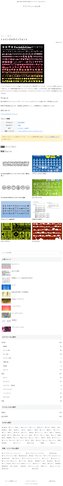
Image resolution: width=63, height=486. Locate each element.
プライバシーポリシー (31, 481)
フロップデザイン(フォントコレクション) (30, 131)
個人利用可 (21, 122)
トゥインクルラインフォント (9, 114)
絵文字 (27, 128)
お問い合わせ (52, 481)
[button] (60, 253)
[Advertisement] (31, 22)
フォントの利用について (52, 137)
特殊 (19, 125)
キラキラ (20, 128)
